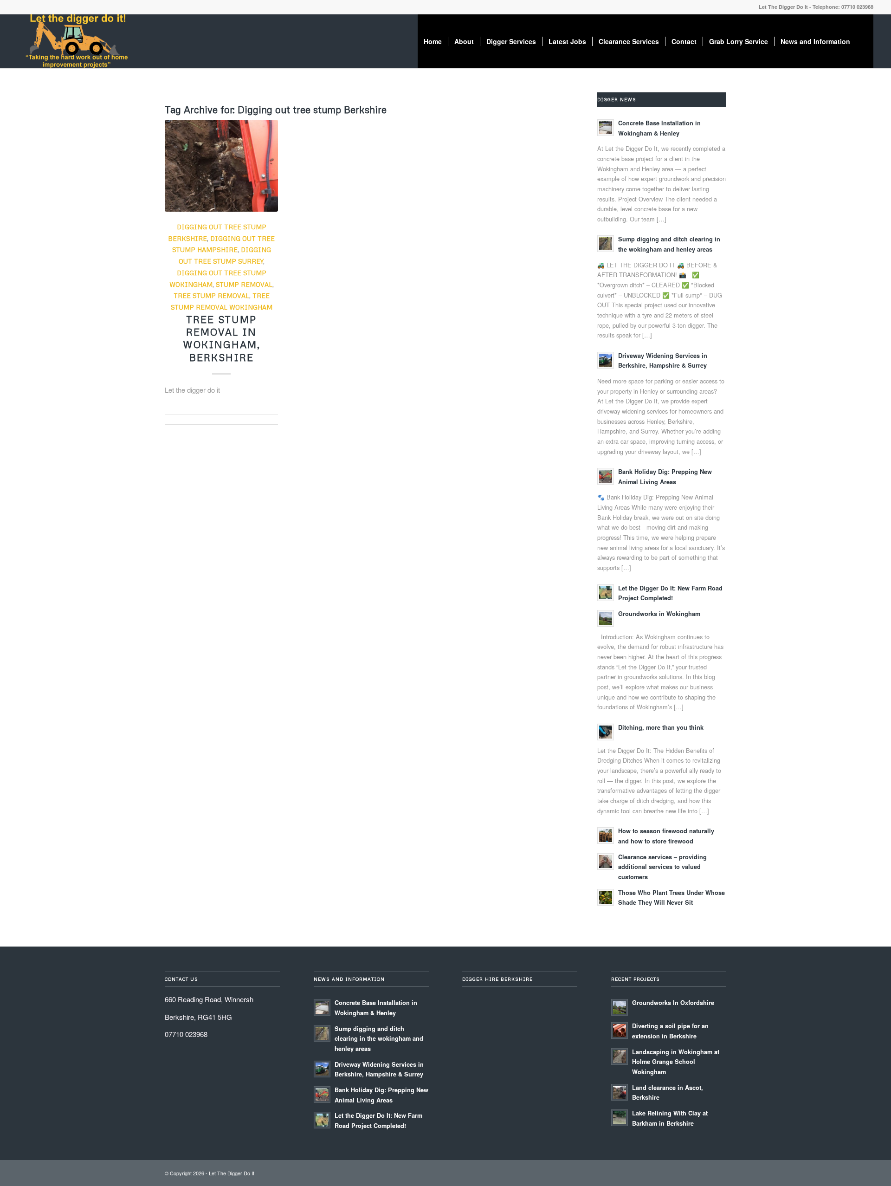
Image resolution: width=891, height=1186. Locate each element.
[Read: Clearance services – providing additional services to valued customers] (605, 861)
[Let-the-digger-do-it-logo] (76, 41)
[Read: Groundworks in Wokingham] (605, 618)
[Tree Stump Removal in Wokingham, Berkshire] (221, 166)
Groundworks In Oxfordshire (673, 1002)
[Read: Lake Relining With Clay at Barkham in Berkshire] (619, 1117)
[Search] (864, 41)
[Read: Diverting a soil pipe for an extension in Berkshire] (619, 1030)
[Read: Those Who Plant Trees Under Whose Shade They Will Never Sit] (605, 897)
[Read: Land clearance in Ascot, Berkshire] (619, 1092)
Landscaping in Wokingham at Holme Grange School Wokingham (675, 1062)
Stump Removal (244, 284)
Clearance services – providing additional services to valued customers (662, 867)
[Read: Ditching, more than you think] (605, 732)
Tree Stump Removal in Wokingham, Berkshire (221, 338)
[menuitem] (433, 41)
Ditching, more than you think (661, 727)
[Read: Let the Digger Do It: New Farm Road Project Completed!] (605, 592)
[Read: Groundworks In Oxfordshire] (619, 1007)
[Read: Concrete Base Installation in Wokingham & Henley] (605, 127)
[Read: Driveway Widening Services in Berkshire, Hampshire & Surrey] (605, 360)
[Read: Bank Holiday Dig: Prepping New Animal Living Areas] (605, 476)
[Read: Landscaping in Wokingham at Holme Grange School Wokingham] (619, 1056)
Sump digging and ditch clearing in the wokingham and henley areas (379, 1038)
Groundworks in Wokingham (659, 613)
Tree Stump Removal (211, 295)
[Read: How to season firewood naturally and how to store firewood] (605, 835)
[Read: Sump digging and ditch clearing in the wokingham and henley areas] (605, 243)
